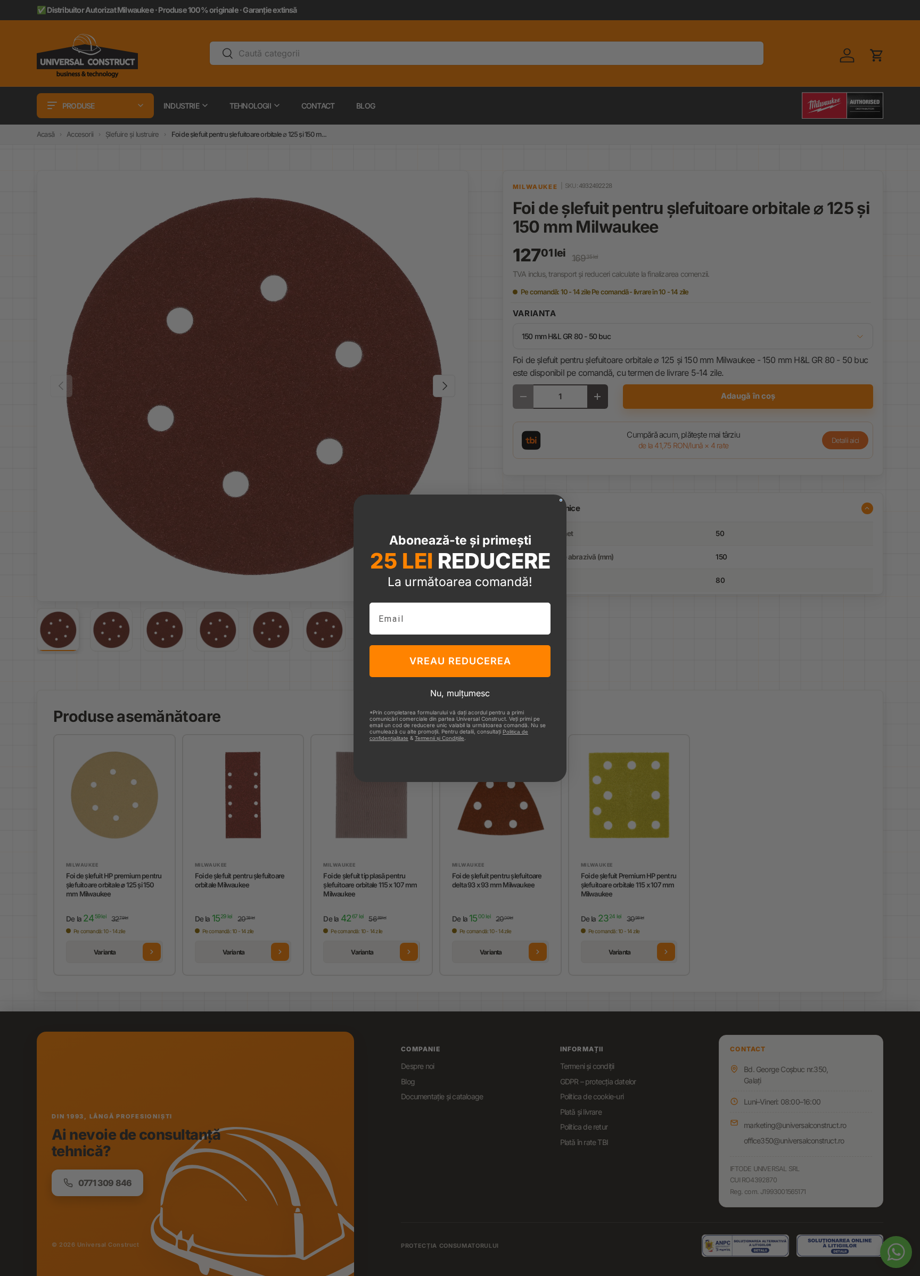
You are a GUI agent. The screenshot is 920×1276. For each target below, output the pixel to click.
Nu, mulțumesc (460, 693)
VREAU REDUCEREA (460, 660)
